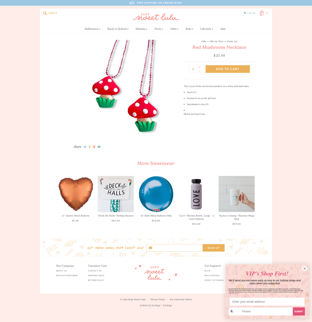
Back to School (117, 28)
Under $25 (232, 41)
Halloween (91, 28)
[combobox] (234, 311)
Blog (207, 271)
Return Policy (96, 280)
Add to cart (228, 69)
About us (61, 271)
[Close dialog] (304, 268)
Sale (223, 28)
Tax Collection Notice (181, 299)
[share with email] (99, 146)
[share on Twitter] (85, 146)
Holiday (140, 28)
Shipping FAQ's (96, 275)
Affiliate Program (67, 275)
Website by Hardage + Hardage (156, 305)
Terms (236, 293)
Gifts (173, 28)
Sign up (214, 247)
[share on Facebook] (90, 146)
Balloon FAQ (212, 275)
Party (158, 28)
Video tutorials (214, 280)
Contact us (95, 271)
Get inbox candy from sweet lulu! (115, 247)
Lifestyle (205, 28)
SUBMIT (298, 311)
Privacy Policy (157, 299)
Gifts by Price (217, 41)
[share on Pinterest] (94, 146)
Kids (188, 28)
